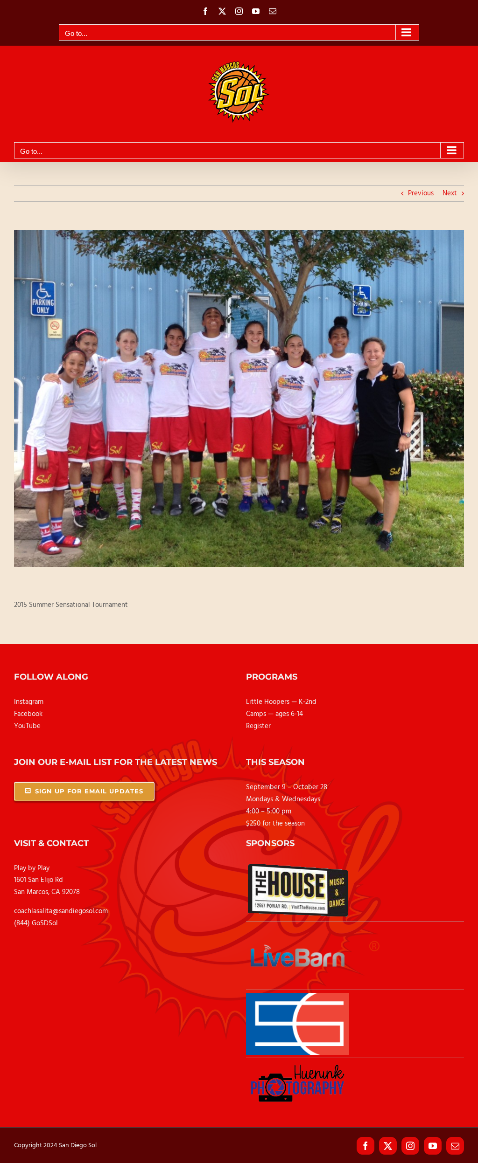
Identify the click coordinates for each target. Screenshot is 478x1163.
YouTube (27, 726)
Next (450, 193)
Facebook (28, 714)
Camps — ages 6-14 (274, 714)
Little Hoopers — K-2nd (281, 702)
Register (258, 726)
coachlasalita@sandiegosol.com (61, 911)
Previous (421, 193)
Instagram (28, 702)
